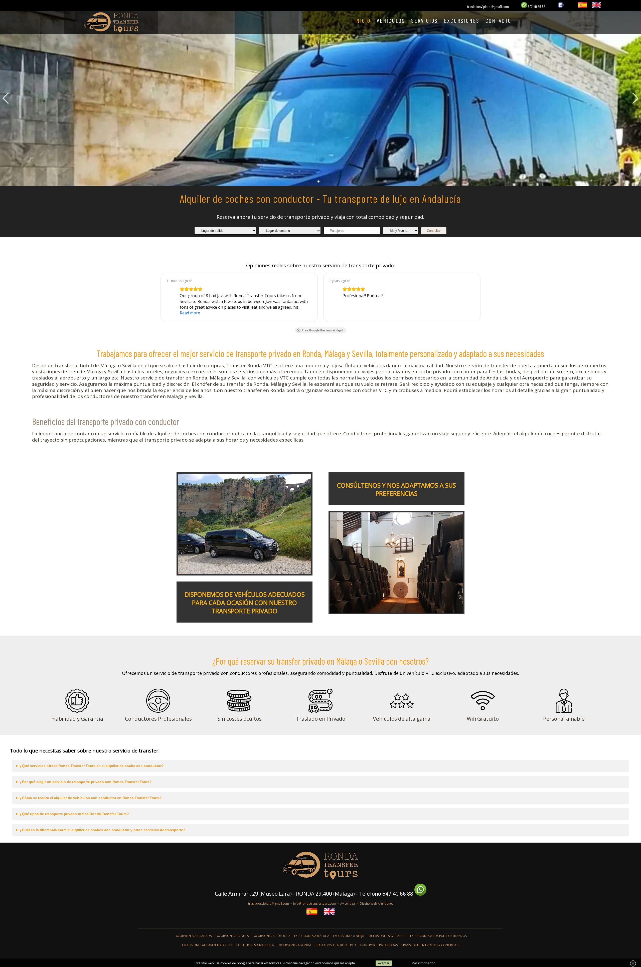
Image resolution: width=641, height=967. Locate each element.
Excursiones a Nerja (348, 936)
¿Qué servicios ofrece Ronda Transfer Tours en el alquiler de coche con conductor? (92, 766)
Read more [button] (190, 313)
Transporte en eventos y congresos (430, 945)
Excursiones (461, 20)
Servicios (424, 20)
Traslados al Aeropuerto (335, 945)
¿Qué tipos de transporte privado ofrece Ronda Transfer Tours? (74, 814)
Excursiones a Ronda (294, 945)
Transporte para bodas (379, 945)
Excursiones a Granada (193, 936)
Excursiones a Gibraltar (387, 936)
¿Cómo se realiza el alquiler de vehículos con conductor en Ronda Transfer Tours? (91, 798)
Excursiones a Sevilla (232, 936)
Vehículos (391, 20)
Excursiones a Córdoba (271, 936)
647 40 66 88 (536, 6)
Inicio (362, 20)
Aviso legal (348, 903)
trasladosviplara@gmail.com (488, 6)
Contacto (498, 20)
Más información (423, 963)
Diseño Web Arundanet (376, 903)
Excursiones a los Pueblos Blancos (438, 936)
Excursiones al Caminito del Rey (207, 945)
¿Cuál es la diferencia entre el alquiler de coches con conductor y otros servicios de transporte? (102, 830)
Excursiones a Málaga (311, 936)
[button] (310, 181)
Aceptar (383, 963)
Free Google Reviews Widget (322, 330)
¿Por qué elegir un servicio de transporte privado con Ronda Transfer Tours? (86, 782)
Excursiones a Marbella (255, 945)
